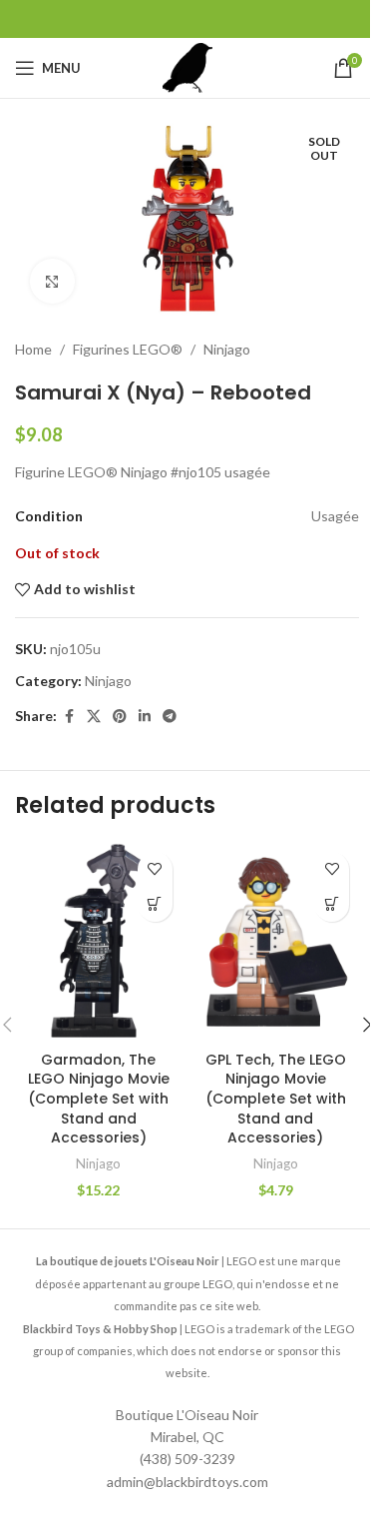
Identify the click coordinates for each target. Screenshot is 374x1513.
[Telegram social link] (170, 716)
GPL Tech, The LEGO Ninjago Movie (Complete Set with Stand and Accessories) (275, 1098)
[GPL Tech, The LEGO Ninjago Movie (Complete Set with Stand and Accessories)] (276, 942)
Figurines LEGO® (128, 349)
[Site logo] (187, 66)
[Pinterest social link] (120, 716)
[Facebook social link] (69, 716)
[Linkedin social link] (145, 716)
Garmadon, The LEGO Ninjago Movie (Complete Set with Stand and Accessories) (99, 1098)
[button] (155, 904)
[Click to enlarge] (52, 281)
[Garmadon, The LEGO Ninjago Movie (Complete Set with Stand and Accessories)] (99, 942)
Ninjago (226, 349)
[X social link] (94, 716)
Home (33, 349)
